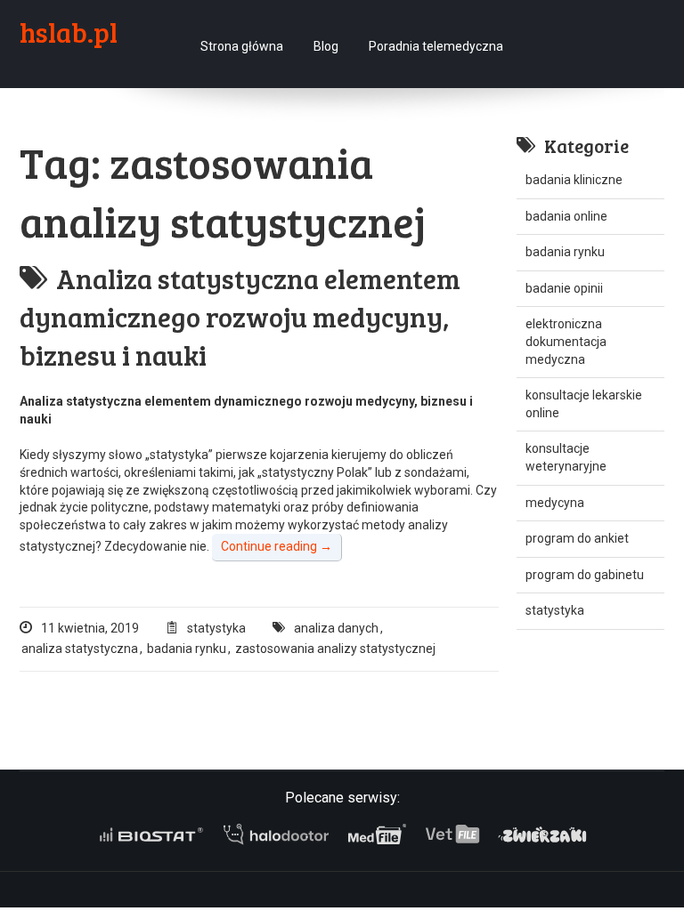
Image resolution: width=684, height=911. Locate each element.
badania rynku (186, 648)
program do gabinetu (584, 575)
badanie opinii (564, 288)
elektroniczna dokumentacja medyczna (566, 341)
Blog (326, 46)
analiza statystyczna (79, 648)
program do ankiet (577, 538)
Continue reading (276, 546)
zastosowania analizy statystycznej (335, 648)
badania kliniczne (574, 180)
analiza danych (336, 628)
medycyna (554, 503)
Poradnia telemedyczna (436, 46)
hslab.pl (69, 32)
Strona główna (241, 46)
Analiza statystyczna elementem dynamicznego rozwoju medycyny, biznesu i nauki (240, 317)
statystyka (216, 628)
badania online (566, 216)
